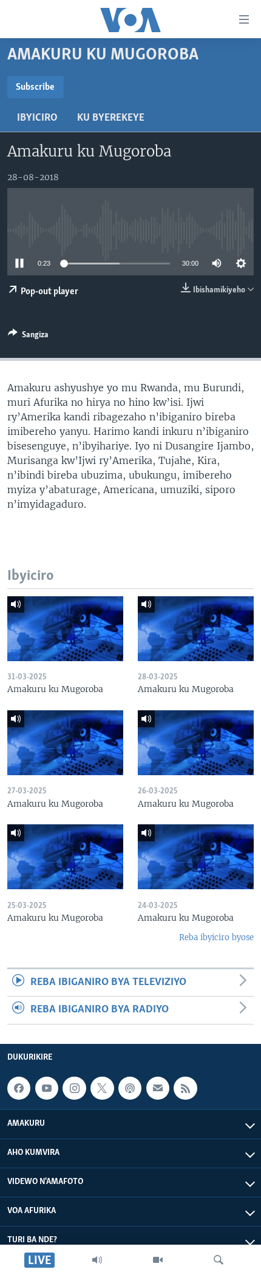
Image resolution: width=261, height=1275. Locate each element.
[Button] (28, 336)
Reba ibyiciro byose (216, 937)
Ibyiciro (37, 118)
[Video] (158, 1260)
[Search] (218, 1260)
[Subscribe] (157, 1088)
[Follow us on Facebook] (18, 1088)
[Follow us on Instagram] (74, 1088)
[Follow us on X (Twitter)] (102, 1088)
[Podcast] (129, 1088)
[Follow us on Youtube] (46, 1088)
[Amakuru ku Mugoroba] (65, 628)
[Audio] (97, 1260)
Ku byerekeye (110, 118)
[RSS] (185, 1088)
